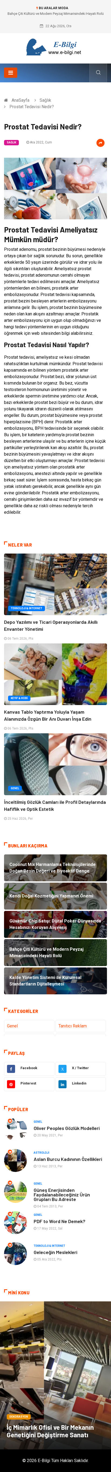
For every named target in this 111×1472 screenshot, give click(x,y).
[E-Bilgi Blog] (55, 46)
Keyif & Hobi (19, 698)
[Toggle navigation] (10, 73)
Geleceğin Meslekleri (55, 1252)
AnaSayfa (20, 100)
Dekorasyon (18, 1416)
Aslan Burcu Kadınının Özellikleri (68, 1159)
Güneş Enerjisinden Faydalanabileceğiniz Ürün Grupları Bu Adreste (62, 1194)
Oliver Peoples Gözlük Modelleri (67, 1128)
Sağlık (45, 100)
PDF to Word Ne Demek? (59, 1221)
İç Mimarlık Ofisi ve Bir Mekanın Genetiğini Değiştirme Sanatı (50, 1431)
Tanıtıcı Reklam (72, 1026)
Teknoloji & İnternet (26, 608)
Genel (15, 788)
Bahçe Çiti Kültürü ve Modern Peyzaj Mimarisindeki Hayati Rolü (56, 14)
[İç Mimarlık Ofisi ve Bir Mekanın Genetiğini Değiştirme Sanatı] (55, 1375)
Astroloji (41, 1152)
